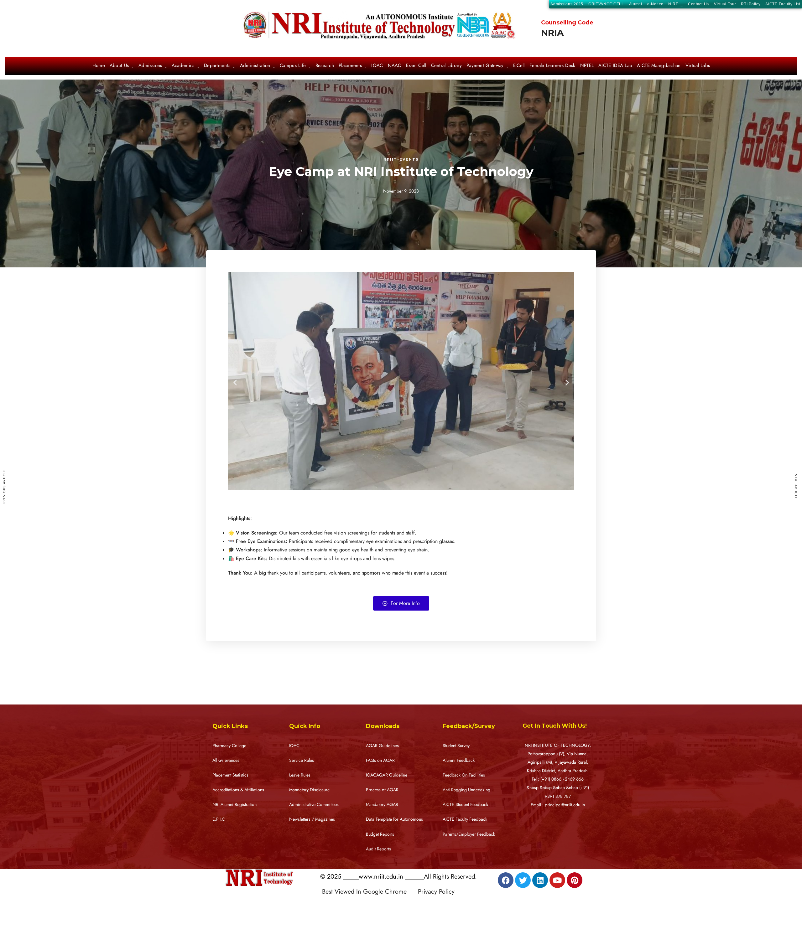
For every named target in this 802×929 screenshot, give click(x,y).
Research (324, 66)
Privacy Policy (436, 891)
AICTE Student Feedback (465, 805)
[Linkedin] (540, 880)
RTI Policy (750, 4)
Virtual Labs (697, 66)
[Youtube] (557, 880)
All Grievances (225, 760)
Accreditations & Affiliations (238, 790)
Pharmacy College (229, 746)
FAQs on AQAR (380, 760)
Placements (350, 66)
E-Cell (519, 66)
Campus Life (293, 66)
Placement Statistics (230, 775)
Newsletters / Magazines (312, 819)
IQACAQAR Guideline (386, 775)
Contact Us (698, 4)
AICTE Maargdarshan (658, 66)
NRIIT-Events (401, 159)
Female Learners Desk (552, 66)
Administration (255, 66)
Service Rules (301, 760)
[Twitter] (523, 880)
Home (98, 66)
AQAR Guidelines (382, 746)
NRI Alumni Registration (234, 805)
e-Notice (655, 4)
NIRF (673, 4)
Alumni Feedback (459, 760)
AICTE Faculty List (782, 4)
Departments (217, 66)
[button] (235, 382)
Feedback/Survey (469, 726)
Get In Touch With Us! (555, 725)
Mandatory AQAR (382, 805)
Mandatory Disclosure (309, 790)
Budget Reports (380, 834)
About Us (119, 66)
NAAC (394, 66)
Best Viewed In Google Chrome (369, 891)
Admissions (150, 66)
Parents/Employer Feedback (469, 834)
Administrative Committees (314, 805)
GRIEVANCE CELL (606, 4)
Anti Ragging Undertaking (466, 790)
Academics (183, 66)
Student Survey (456, 746)
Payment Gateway (485, 66)
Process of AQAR (382, 790)
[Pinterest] (574, 880)
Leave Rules (299, 775)
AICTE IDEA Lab (615, 66)
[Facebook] (505, 880)
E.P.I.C (218, 819)
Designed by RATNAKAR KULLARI (365, 905)
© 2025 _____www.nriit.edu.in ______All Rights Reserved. (398, 876)
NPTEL (587, 66)
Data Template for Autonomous (394, 819)
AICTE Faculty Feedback (465, 819)
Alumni (635, 4)
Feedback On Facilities (464, 775)
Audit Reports (378, 849)
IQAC (377, 66)
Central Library (446, 66)
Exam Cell (416, 66)
